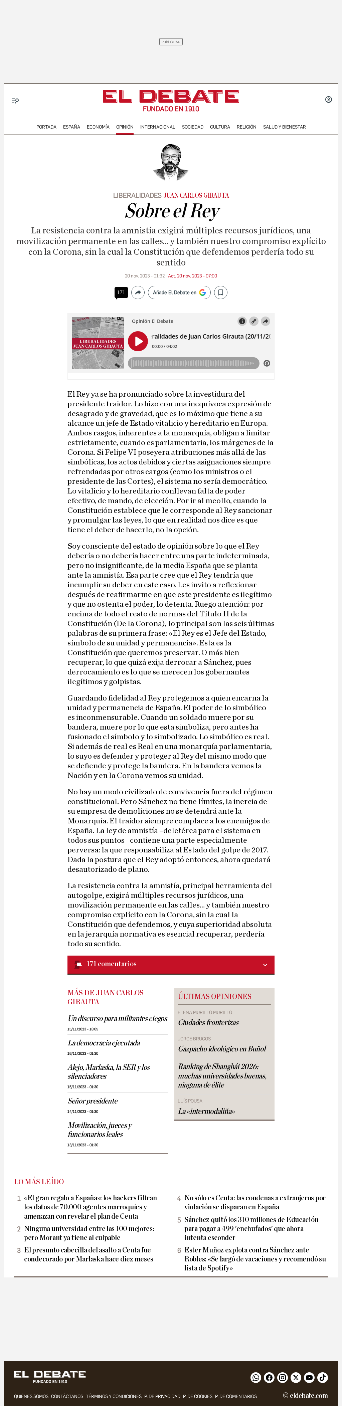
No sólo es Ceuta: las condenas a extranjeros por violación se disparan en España (255, 1202)
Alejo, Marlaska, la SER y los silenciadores (108, 1071)
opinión (125, 127)
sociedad (192, 127)
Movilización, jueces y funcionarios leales (99, 1130)
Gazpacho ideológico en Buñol (221, 1049)
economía (98, 127)
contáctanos (67, 1396)
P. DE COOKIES (197, 1396)
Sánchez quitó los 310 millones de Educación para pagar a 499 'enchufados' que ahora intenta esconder (251, 1229)
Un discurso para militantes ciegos (117, 1019)
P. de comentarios (236, 1396)
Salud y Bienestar (284, 127)
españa (71, 127)
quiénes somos (31, 1396)
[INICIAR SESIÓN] (329, 100)
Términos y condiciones (114, 1396)
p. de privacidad (162, 1396)
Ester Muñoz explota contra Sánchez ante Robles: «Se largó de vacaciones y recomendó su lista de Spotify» (255, 1259)
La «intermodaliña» (206, 1112)
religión (246, 127)
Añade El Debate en (174, 292)
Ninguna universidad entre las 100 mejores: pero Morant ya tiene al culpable (89, 1233)
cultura (220, 127)
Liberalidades (137, 195)
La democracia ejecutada (103, 1043)
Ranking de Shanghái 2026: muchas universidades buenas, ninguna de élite (222, 1076)
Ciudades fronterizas (208, 1023)
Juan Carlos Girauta (196, 195)
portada (46, 127)
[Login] (329, 100)
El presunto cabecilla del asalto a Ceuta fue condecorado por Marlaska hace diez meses (88, 1254)
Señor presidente (92, 1101)
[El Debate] (171, 96)
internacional (157, 127)
